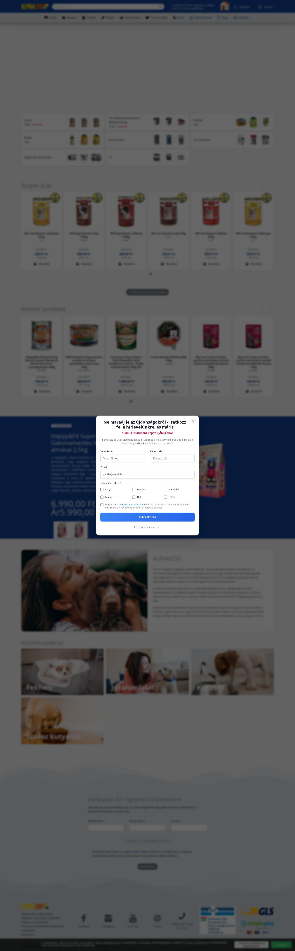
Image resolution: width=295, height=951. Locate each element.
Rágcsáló (174, 489)
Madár (108, 497)
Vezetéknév (106, 451)
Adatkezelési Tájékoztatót (133, 504)
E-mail (103, 467)
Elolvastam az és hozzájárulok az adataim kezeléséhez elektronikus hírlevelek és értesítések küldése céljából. (147, 506)
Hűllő (171, 497)
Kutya (108, 489)
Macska (141, 489)
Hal (139, 497)
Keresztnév (156, 451)
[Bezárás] (193, 421)
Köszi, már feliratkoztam (147, 527)
